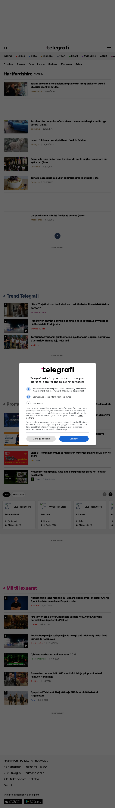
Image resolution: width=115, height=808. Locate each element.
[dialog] (57, 404)
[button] (57, 403)
